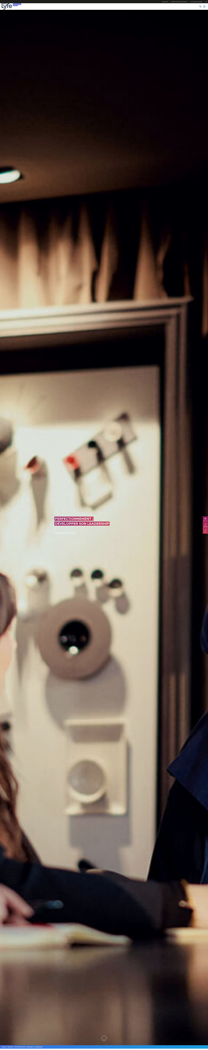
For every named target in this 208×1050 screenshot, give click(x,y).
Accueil (4, 1047)
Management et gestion (65, 533)
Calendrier (10, 1047)
